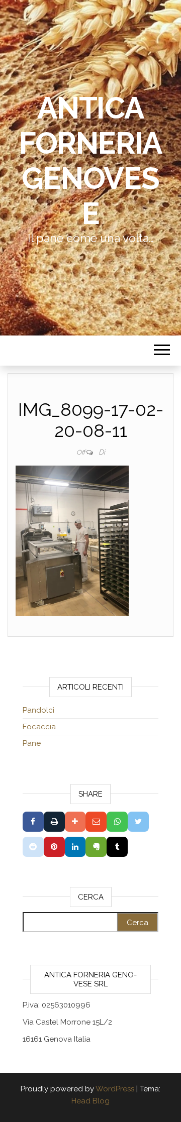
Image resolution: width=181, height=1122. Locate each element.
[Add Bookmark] (75, 822)
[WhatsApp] (117, 822)
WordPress (115, 1088)
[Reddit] (33, 847)
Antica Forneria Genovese (90, 160)
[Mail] (96, 822)
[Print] (54, 822)
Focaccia (39, 726)
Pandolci (38, 710)
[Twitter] (138, 822)
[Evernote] (96, 847)
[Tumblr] (117, 847)
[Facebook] (33, 822)
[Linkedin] (75, 847)
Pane (32, 743)
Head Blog (90, 1100)
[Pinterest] (54, 847)
